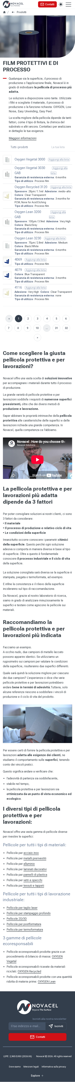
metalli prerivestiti (34, 858)
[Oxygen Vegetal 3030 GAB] (7, 174)
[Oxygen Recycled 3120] (7, 196)
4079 (18, 270)
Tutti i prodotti (19, 147)
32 (66, 328)
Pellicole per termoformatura (25, 929)
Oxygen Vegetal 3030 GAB (30, 170)
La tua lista (58, 147)
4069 (18, 259)
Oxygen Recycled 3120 (31, 187)
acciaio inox (31, 853)
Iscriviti (58, 1026)
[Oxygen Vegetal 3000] (7, 159)
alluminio (29, 864)
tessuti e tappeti (33, 885)
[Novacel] (13, 4)
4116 (18, 287)
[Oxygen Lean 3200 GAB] (7, 221)
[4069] (7, 261)
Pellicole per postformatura (24, 924)
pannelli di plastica (35, 874)
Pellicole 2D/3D (17, 918)
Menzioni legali (31, 1067)
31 (56, 328)
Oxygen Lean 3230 (28, 238)
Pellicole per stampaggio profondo (29, 913)
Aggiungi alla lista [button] (59, 159)
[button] (47, 4)
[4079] (7, 275)
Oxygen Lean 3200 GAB (28, 214)
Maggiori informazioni (22, 138)
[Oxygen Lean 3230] (7, 245)
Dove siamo (15, 1067)
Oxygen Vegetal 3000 (30, 159)
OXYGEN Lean (47, 981)
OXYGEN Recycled (29, 971)
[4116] (7, 293)
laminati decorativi (35, 869)
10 (37, 328)
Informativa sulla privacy (54, 1067)
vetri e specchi (32, 880)
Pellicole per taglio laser (22, 908)
